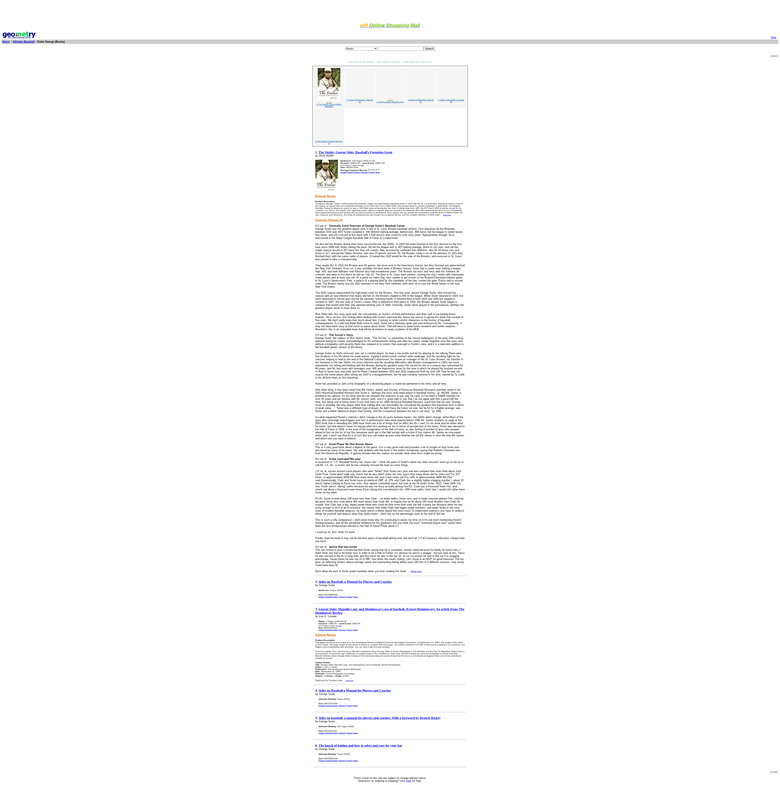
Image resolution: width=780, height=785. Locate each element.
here (408, 781)
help (361, 165)
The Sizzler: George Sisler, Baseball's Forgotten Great (355, 152)
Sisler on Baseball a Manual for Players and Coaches (354, 690)
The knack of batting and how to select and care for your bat (360, 745)
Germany (364, 172)
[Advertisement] (390, 11)
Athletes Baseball (24, 41)
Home (6, 41)
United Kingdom (353, 172)
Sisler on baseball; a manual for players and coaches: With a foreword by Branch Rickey (379, 718)
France (371, 172)
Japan (377, 172)
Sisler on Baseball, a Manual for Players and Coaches (355, 581)
